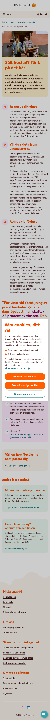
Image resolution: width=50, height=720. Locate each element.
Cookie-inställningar (25, 394)
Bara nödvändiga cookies (25, 385)
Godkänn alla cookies (25, 376)
